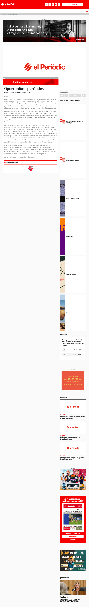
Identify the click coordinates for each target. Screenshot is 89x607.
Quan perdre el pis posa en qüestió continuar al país (72, 459)
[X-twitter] (49, 4)
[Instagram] (53, 4)
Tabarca (68, 313)
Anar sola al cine (71, 275)
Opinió (6, 14)
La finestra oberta (22, 82)
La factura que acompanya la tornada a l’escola (70, 438)
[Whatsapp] (59, 4)
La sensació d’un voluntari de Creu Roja (74, 122)
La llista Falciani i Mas (72, 198)
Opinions (15, 162)
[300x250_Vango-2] (73, 570)
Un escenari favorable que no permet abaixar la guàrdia (73, 417)
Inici (3, 14)
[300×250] (73, 390)
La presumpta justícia (72, 160)
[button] (86, 4)
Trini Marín (64, 597)
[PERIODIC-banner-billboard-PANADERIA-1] (44, 41)
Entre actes (69, 236)
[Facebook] (46, 4)
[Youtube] (56, 4)
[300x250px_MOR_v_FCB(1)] (73, 490)
